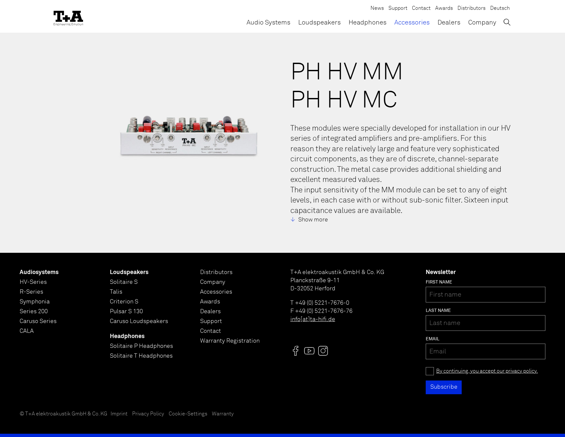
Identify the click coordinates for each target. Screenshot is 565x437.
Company (482, 22)
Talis (116, 292)
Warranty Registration (230, 341)
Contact (421, 8)
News (377, 8)
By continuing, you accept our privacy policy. (487, 371)
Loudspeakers (319, 22)
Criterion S (124, 302)
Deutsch (500, 8)
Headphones (367, 22)
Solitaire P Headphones (141, 346)
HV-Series (33, 282)
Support (397, 8)
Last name (438, 310)
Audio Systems (268, 22)
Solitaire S (124, 282)
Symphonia (35, 302)
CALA (27, 331)
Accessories (412, 22)
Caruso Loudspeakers (139, 321)
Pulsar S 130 (126, 312)
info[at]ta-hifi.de (312, 319)
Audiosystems (39, 272)
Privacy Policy (148, 414)
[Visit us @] (295, 351)
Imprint (119, 414)
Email (432, 339)
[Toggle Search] (507, 22)
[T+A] (68, 16)
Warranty (223, 414)
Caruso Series (38, 321)
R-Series (31, 292)
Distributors (471, 8)
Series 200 (34, 312)
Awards (444, 8)
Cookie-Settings (188, 414)
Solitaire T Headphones (141, 356)
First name (439, 282)
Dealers (448, 22)
